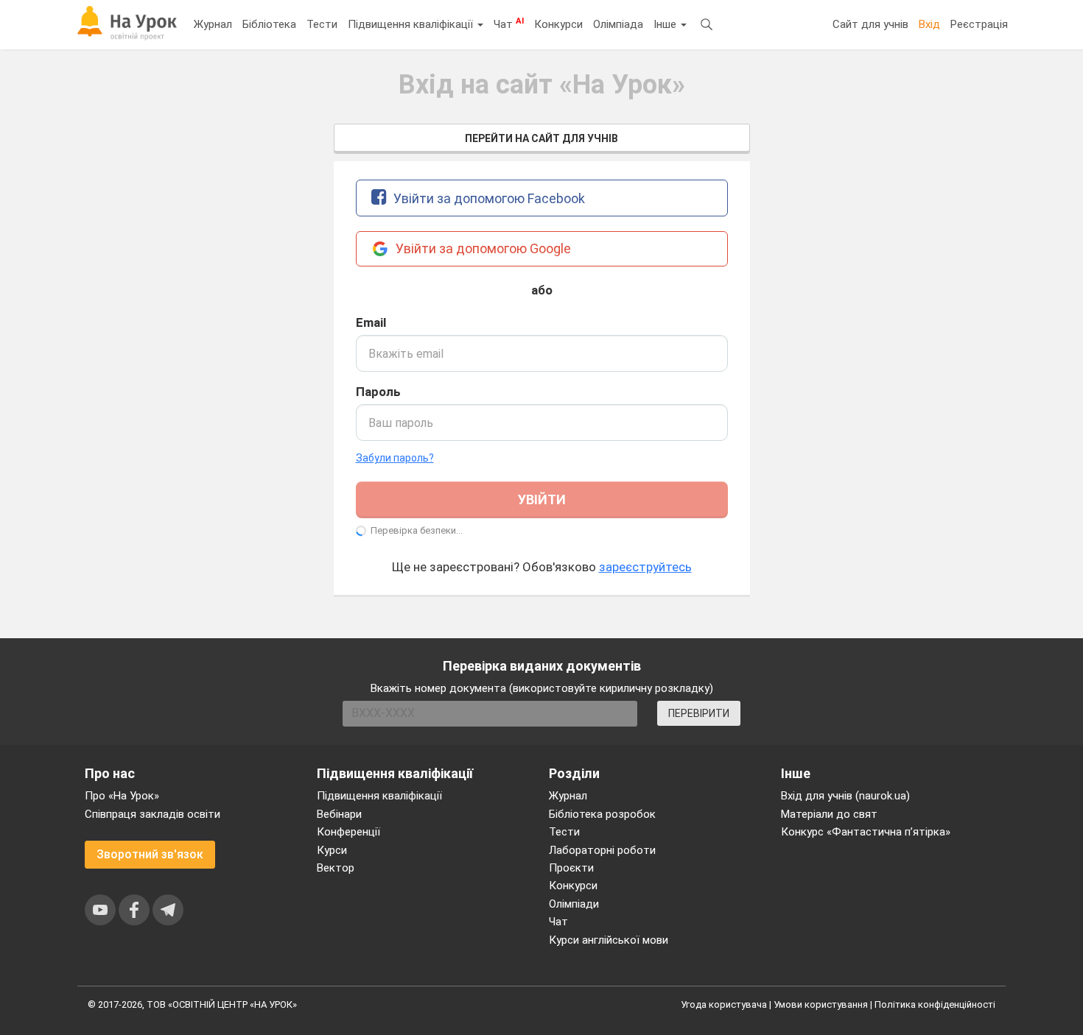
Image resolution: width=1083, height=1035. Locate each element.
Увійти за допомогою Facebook (487, 198)
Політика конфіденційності (935, 1004)
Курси (332, 850)
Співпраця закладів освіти (152, 814)
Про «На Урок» (122, 795)
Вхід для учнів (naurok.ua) (845, 795)
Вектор (335, 868)
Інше (666, 24)
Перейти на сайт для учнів (541, 138)
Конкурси (558, 24)
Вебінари (339, 814)
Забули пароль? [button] (395, 458)
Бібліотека (269, 24)
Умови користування (821, 1004)
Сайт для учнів (870, 24)
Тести (321, 24)
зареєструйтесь (645, 566)
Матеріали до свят (829, 814)
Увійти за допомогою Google (482, 248)
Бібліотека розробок (602, 814)
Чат (509, 23)
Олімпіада (618, 24)
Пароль (378, 391)
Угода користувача (724, 1004)
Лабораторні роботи (602, 850)
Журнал (213, 24)
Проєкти (571, 868)
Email (371, 322)
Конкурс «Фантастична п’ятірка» (865, 831)
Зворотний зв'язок (150, 854)
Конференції (348, 831)
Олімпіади (574, 904)
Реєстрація (979, 24)
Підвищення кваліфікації (412, 24)
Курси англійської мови (608, 940)
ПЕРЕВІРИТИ (698, 713)
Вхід (929, 24)
